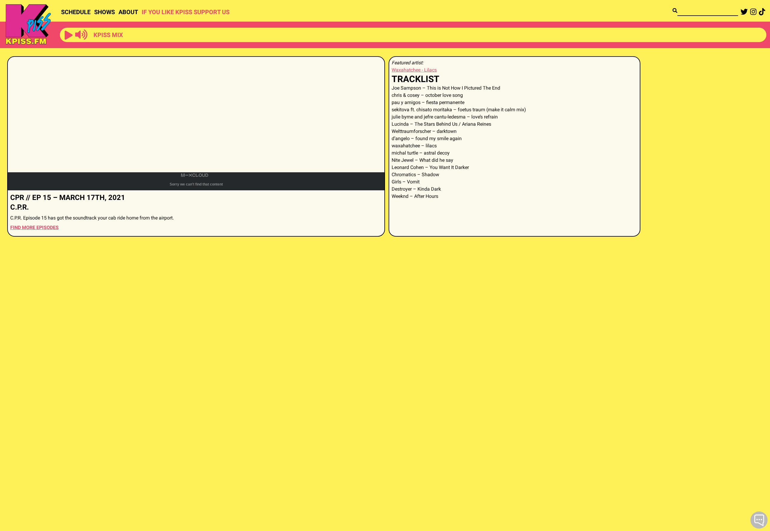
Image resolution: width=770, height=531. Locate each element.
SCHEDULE (76, 12)
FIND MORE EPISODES (34, 227)
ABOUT (128, 12)
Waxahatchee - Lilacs (414, 70)
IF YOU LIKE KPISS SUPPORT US (185, 12)
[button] (68, 35)
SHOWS (104, 12)
